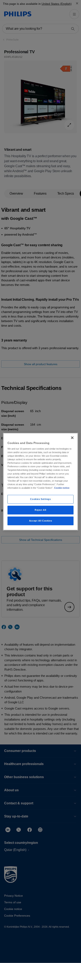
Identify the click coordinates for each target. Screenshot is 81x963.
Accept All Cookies (40, 520)
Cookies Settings (40, 499)
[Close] (72, 437)
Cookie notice (61, 488)
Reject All (40, 510)
